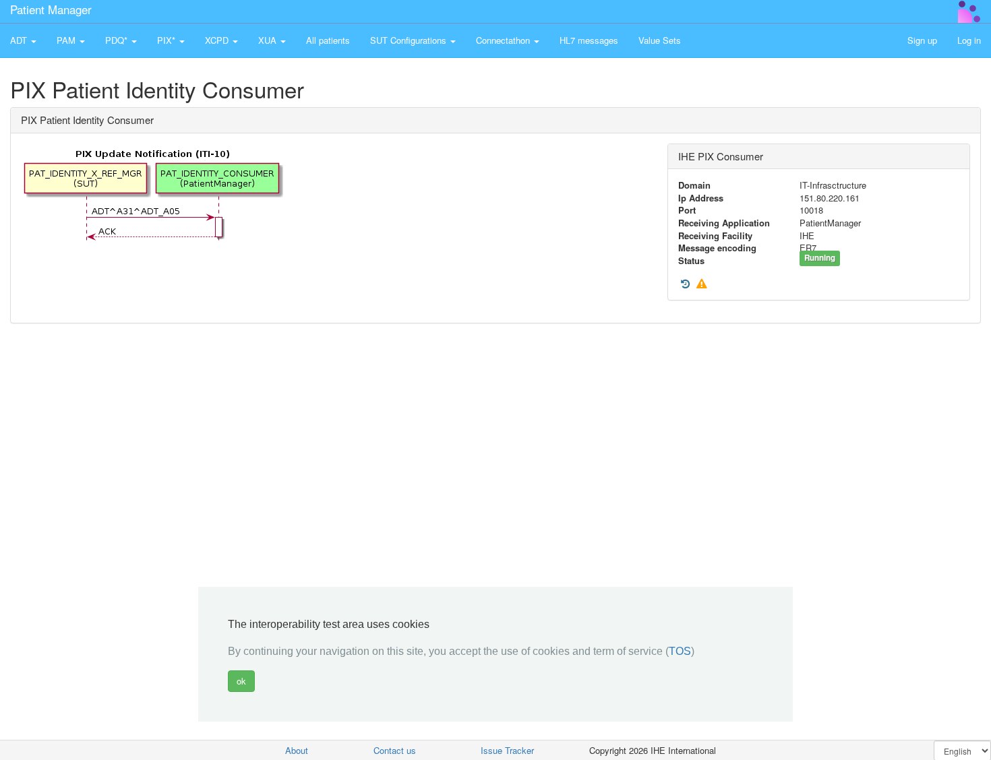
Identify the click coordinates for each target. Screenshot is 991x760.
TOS (680, 651)
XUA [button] (268, 40)
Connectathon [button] (504, 40)
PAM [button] (67, 40)
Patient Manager (51, 9)
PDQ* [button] (117, 40)
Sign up (922, 40)
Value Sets (659, 40)
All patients (328, 40)
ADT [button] (20, 40)
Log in (969, 40)
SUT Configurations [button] (409, 40)
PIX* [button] (167, 40)
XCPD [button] (218, 40)
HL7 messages (589, 40)
